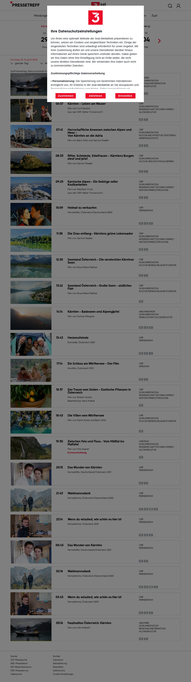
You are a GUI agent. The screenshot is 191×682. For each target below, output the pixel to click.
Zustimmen (65, 95)
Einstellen (125, 95)
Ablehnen (95, 95)
